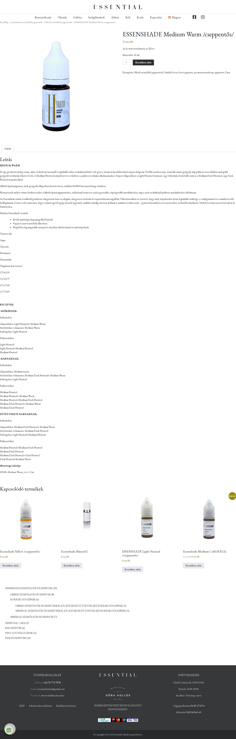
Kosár (140, 17)
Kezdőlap (4, 22)
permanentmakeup (204, 72)
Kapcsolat (156, 17)
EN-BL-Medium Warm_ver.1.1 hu (17, 472)
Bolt (127, 17)
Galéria (77, 17)
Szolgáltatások (96, 17)
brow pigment (186, 72)
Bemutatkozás (43, 17)
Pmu (227, 72)
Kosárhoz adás (143, 62)
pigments (219, 72)
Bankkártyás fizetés (66, 705)
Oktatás (62, 17)
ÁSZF (22, 705)
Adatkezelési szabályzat (40, 705)
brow (175, 72)
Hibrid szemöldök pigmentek (58, 22)
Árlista (115, 17)
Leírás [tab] (7, 148)
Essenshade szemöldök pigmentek (27, 22)
